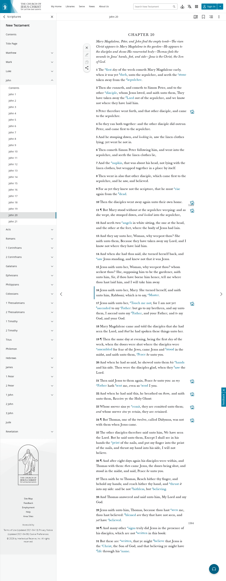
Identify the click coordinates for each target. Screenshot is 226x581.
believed (115, 520)
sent (119, 386)
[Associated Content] (192, 112)
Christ (106, 546)
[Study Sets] (195, 17)
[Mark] (87, 55)
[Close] (87, 48)
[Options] (218, 17)
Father (126, 308)
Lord (130, 98)
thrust (174, 484)
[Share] (87, 68)
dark (123, 75)
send (144, 386)
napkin (117, 163)
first (109, 69)
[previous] (61, 294)
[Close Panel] (52, 17)
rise (177, 189)
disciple (111, 93)
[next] (221, 294)
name (125, 551)
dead (122, 194)
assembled (104, 349)
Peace (141, 354)
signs (131, 528)
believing (159, 489)
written (142, 533)
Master (154, 295)
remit (136, 406)
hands (180, 362)
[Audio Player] (214, 569)
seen (175, 510)
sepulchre (134, 80)
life (99, 551)
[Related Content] (211, 17)
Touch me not (141, 303)
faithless (138, 489)
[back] (4, 17)
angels (127, 223)
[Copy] (87, 62)
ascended (104, 308)
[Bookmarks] (203, 17)
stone (182, 75)
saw (99, 259)
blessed (130, 515)
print (116, 443)
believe (159, 541)
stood (170, 349)
